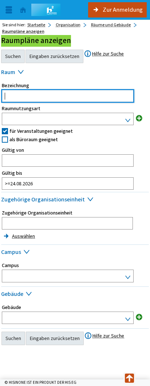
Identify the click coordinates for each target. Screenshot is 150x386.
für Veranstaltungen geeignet (41, 131)
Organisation (68, 25)
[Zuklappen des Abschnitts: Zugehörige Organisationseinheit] (75, 200)
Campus (10, 265)
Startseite (36, 25)
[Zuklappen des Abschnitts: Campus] (75, 252)
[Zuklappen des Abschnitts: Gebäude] (75, 294)
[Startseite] (22, 10)
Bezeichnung (15, 85)
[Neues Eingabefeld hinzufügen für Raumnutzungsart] (139, 118)
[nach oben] (129, 379)
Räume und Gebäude (111, 25)
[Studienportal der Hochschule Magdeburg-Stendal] (46, 9)
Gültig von (13, 150)
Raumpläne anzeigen (23, 31)
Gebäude (11, 307)
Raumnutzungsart (21, 108)
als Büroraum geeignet (33, 139)
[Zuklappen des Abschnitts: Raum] (75, 73)
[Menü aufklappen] (9, 10)
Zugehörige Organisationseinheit (37, 213)
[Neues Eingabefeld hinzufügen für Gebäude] (139, 317)
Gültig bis (12, 173)
